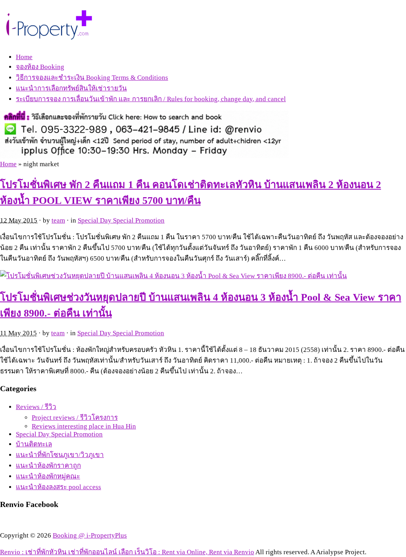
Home (24, 57)
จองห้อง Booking (40, 67)
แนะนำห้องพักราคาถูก (48, 465)
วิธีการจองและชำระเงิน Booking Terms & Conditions (92, 77)
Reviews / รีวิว (36, 407)
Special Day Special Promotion (121, 220)
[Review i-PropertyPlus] (50, 36)
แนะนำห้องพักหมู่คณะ (48, 476)
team (58, 220)
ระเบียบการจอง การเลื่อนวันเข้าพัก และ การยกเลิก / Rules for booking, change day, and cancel (151, 99)
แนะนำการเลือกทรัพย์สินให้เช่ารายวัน (71, 88)
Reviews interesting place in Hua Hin (84, 426)
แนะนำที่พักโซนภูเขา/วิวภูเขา (60, 455)
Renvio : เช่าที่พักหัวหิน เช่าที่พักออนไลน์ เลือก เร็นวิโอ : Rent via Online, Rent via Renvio (127, 552)
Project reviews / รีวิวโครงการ (75, 417)
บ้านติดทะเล (34, 444)
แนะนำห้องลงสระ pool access (58, 487)
